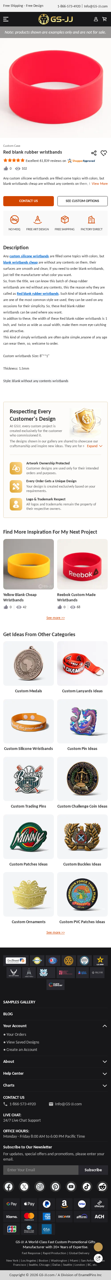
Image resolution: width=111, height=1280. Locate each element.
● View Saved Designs (21, 1042)
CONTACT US (28, 201)
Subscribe (93, 1169)
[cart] (104, 19)
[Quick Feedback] (98, 1258)
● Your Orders (14, 1034)
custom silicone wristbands (29, 256)
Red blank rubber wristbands (38, 293)
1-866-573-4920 (22, 1103)
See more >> (55, 618)
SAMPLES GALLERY (19, 1002)
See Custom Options (82, 201)
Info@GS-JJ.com (68, 1103)
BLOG (8, 1013)
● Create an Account (20, 1049)
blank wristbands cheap (20, 262)
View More (99, 184)
